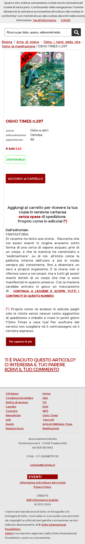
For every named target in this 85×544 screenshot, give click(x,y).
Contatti (11, 411)
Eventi (10, 424)
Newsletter (13, 415)
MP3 (45, 411)
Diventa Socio (15, 428)
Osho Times (50, 415)
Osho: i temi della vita (62, 42)
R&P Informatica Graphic (42, 500)
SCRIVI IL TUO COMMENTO (32, 369)
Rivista (7, 42)
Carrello (11, 406)
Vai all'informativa (44, 20)
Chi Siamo (12, 393)
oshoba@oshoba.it (42, 465)
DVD (45, 406)
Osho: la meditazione (18, 46)
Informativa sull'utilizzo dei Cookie (42, 482)
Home (46, 393)
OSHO (9, 533)
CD (44, 402)
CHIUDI (65, 20)
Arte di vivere (27, 42)
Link (8, 419)
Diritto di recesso (17, 402)
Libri (45, 398)
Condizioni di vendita (19, 398)
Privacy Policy (42, 487)
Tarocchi (48, 419)
